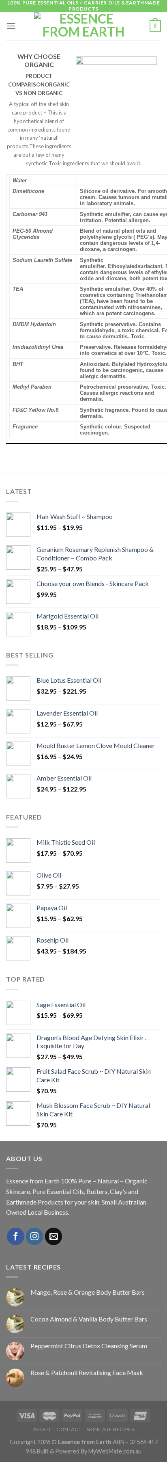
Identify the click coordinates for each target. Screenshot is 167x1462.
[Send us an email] (53, 1236)
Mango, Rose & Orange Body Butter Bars (87, 1292)
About (42, 1429)
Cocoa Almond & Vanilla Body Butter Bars (88, 1319)
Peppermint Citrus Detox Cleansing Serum (88, 1346)
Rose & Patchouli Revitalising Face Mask (86, 1372)
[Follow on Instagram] (34, 1236)
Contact (68, 1429)
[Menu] (11, 26)
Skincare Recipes (110, 1429)
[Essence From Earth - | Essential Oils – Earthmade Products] (83, 26)
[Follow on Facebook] (15, 1236)
